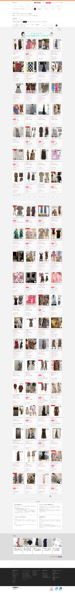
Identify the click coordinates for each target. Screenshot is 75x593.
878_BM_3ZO (53, 124)
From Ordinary (53, 169)
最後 (61, 496)
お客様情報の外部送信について (56, 577)
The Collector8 (28, 380)
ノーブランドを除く (31, 24)
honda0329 (40, 80)
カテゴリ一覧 (14, 578)
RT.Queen (52, 448)
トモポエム (52, 269)
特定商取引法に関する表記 (55, 573)
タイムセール (23, 24)
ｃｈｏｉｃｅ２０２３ (29, 101)
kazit (13, 470)
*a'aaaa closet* (53, 101)
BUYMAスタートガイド (45, 573)
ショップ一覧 (24, 579)
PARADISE (52, 425)
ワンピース (24, 21)
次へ (58, 496)
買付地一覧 (13, 581)
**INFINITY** (53, 80)
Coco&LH (27, 80)
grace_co (39, 448)
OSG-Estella (27, 448)
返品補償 (31, 55)
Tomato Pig (27, 269)
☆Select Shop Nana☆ (54, 493)
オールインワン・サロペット (32, 21)
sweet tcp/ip (14, 380)
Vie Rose (39, 493)
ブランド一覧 (14, 577)
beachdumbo (27, 169)
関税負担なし (38, 24)
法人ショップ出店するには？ (26, 574)
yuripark (27, 425)
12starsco (27, 248)
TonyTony (27, 470)
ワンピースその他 (44, 21)
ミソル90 (39, 169)
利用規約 (53, 574)
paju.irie (14, 269)
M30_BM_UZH (40, 470)
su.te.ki (14, 248)
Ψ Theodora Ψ (53, 380)
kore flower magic (28, 124)
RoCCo (27, 493)
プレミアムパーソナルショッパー (26, 578)
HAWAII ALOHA (40, 269)
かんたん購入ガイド (45, 574)
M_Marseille (14, 169)
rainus (39, 357)
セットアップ (38, 21)
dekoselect (14, 448)
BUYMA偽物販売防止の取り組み (46, 577)
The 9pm (14, 336)
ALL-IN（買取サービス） (35, 574)
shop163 (39, 425)
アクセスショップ (28, 292)
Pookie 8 (14, 425)
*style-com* (14, 101)
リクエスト (13, 582)
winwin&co (52, 248)
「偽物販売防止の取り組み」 (20, 508)
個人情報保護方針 (14, 589)
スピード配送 (21, 222)
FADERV (39, 101)
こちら (18, 511)
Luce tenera (27, 336)
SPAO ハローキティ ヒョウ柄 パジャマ (43, 161)
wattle (39, 248)
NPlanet (14, 292)
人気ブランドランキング (15, 574)
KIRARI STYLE (40, 380)
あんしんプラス (49, 509)
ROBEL (52, 357)
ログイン (53, 2)
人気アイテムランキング (15, 573)
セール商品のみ (16, 24)
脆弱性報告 (53, 578)
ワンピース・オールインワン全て (17, 21)
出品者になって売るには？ (25, 573)
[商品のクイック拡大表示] (20, 40)
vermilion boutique (15, 80)
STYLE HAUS (34, 575)
